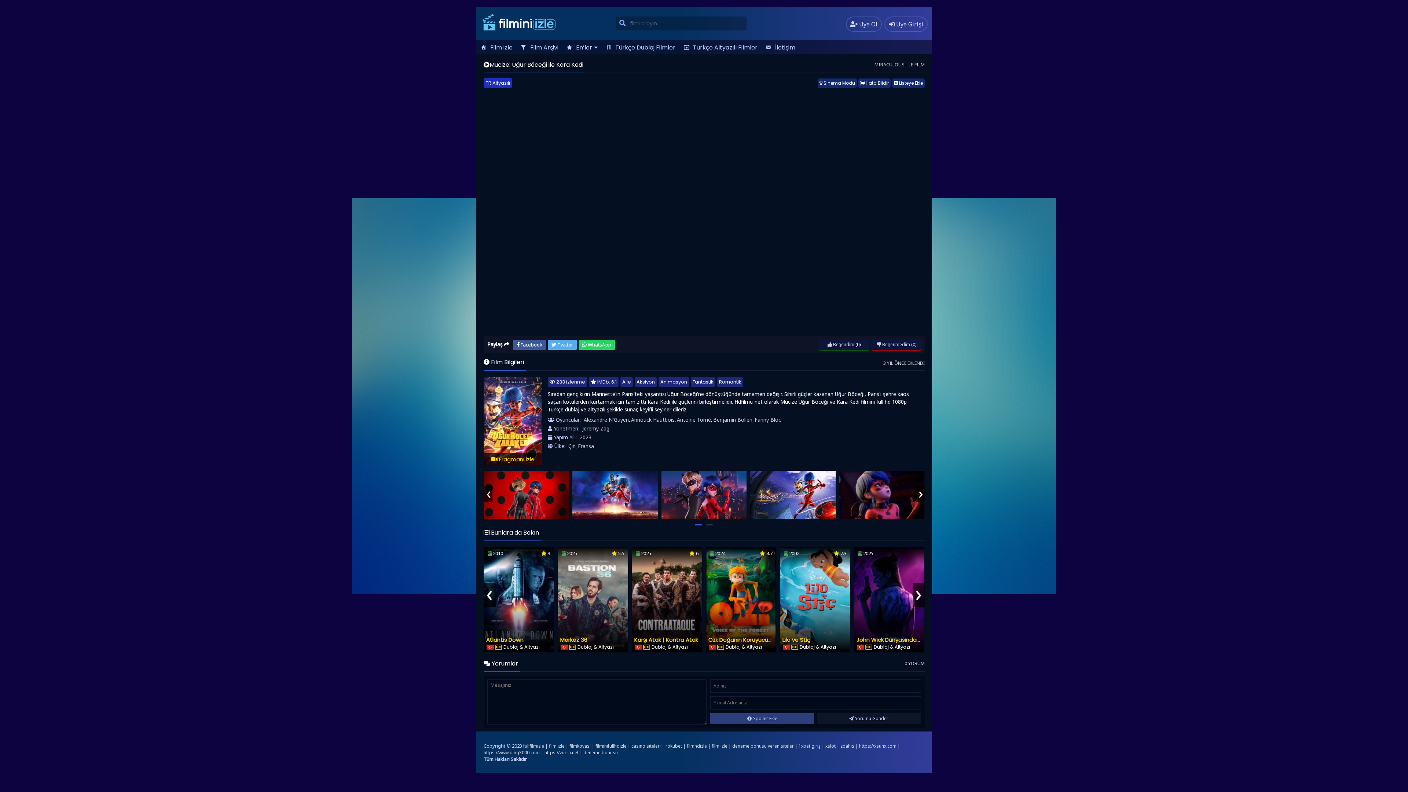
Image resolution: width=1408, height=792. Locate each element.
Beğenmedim (895, 344)
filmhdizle (697, 746)
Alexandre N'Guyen (606, 419)
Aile (626, 381)
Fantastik (703, 381)
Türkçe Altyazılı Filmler (725, 47)
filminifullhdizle (611, 746)
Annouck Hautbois (653, 419)
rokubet (674, 746)
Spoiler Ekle (765, 718)
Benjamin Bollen (732, 419)
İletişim (785, 47)
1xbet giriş (810, 746)
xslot (830, 746)
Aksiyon (646, 381)
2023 (585, 437)
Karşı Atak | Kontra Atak (666, 640)
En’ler (584, 47)
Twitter (564, 344)
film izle (557, 746)
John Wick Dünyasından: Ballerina (901, 640)
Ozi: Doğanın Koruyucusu (741, 640)
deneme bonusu (600, 752)
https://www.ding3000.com (512, 752)
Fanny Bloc (768, 419)
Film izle (501, 47)
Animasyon (673, 381)
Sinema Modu (838, 83)
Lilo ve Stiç (796, 640)
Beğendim (843, 344)
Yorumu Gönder (871, 718)
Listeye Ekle (910, 83)
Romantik (730, 381)
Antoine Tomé (694, 419)
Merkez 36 (573, 640)
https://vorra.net (561, 752)
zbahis (847, 746)
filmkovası (580, 746)
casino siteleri (646, 746)
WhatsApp (599, 344)
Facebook (531, 344)
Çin (572, 446)
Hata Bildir (877, 83)
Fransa (586, 446)
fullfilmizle (533, 746)
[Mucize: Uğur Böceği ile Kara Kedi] (526, 495)
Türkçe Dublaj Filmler (645, 47)
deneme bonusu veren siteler (763, 746)
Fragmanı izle (516, 459)
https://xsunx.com (877, 746)
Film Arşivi (544, 47)
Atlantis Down (505, 640)
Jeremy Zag (595, 428)
